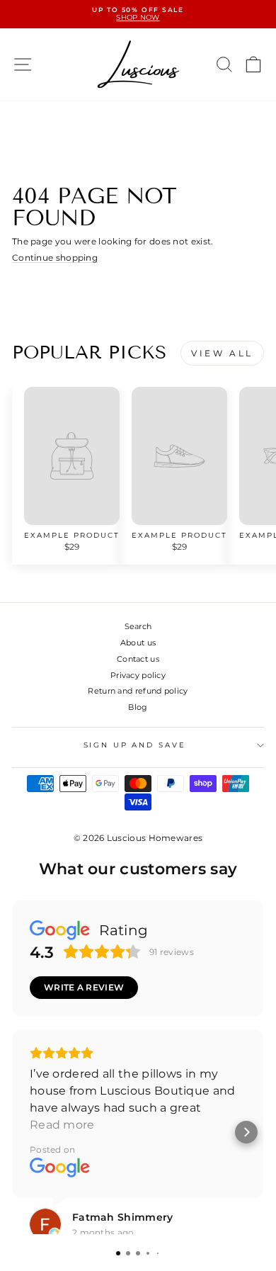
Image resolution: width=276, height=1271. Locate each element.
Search (138, 626)
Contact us (138, 659)
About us (138, 643)
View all (222, 353)
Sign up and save (135, 745)
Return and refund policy (138, 691)
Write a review (84, 987)
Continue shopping (55, 258)
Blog (137, 707)
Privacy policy (138, 675)
